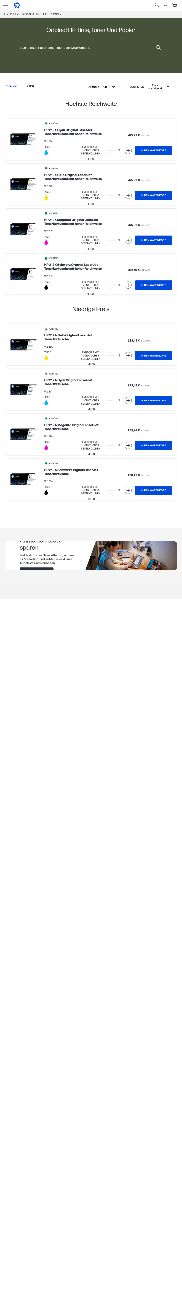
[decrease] (110, 150)
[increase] (128, 150)
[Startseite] (16, 5)
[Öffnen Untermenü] (5, 5)
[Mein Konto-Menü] (165, 5)
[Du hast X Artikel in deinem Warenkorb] (174, 5)
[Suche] (157, 5)
